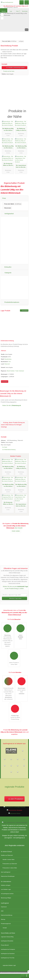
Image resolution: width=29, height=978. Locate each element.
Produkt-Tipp (25, 109)
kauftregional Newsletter (7, 941)
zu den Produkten (15, 799)
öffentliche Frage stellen (15, 598)
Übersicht (4, 11)
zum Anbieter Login (6, 889)
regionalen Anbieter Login (9, 965)
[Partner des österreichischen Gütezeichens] (14, 813)
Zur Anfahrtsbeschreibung (8, 449)
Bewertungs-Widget (6, 897)
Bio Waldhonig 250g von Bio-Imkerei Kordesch (8, 147)
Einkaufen (7, 267)
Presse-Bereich (5, 945)
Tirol (9, 361)
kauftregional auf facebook (8, 953)
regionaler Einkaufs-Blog (7, 936)
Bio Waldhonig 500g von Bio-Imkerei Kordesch (8, 130)
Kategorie (7, 272)
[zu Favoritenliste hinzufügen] (2, 14)
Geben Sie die (11, 405)
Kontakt (4, 927)
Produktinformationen (11, 302)
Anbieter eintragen (5, 885)
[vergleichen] (2, 18)
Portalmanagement (6, 923)
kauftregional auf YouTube (7, 957)
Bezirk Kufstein (11, 370)
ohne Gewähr (19, 528)
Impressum (4, 906)
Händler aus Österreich (7, 855)
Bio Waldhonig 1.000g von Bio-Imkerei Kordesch (21, 130)
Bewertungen (25, 11)
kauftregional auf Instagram (8, 949)
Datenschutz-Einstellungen (8, 876)
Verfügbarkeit (9, 213)
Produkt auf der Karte (8, 71)
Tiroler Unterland (19, 370)
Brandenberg (8, 359)
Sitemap (3, 919)
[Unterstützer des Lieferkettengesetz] (14, 807)
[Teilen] (23, 976)
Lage (11, 11)
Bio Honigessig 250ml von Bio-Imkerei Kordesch (8, 165)
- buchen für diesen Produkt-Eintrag (15, 717)
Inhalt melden (16, 531)
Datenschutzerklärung (6, 915)
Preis (4, 198)
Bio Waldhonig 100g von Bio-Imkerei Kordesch (21, 147)
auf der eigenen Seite (21, 691)
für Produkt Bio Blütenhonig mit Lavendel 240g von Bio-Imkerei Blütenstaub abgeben (7, 640)
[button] (14, 22)
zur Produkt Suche (1, 6)
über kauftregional (5, 872)
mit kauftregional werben (7, 893)
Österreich (7, 364)
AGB (2, 911)
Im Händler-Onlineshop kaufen (15, 67)
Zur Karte (4, 447)
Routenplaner (25, 310)
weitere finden (20, 636)
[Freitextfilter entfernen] (21, 2)
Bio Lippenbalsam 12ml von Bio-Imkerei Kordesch (21, 166)
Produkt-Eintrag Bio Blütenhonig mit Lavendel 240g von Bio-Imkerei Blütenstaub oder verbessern (8, 694)
